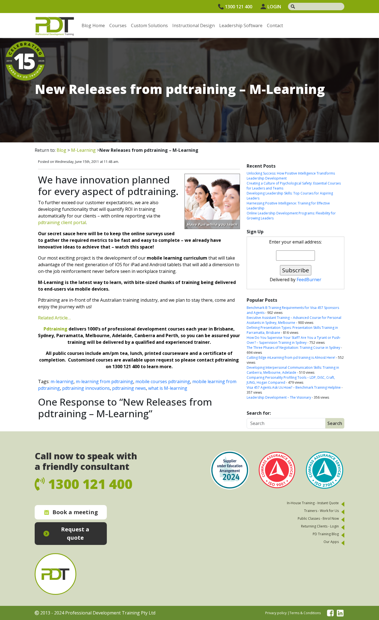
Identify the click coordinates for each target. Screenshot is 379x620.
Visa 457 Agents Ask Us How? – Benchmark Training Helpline (294, 387)
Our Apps (331, 541)
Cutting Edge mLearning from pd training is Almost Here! (291, 357)
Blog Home (93, 25)
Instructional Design (193, 25)
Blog (61, 150)
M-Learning (83, 150)
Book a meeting (75, 512)
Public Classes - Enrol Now (318, 518)
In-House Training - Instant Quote (313, 503)
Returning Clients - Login (320, 526)
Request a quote (75, 533)
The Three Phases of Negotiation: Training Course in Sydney (293, 347)
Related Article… (54, 318)
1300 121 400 (238, 7)
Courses (118, 25)
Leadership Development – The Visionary (279, 397)
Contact (275, 25)
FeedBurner (309, 279)
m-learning (62, 381)
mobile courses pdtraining (162, 381)
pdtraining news (129, 388)
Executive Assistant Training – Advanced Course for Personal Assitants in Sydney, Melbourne (294, 320)
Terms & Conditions (305, 613)
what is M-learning (167, 388)
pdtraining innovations (86, 388)
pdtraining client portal (62, 222)
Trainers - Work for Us (321, 510)
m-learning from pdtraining (104, 381)
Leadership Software (240, 25)
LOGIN (274, 7)
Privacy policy (276, 613)
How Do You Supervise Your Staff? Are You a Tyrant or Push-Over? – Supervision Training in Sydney (294, 340)
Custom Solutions (149, 25)
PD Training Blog (326, 534)
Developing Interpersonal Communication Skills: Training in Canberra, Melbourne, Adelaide (293, 370)
